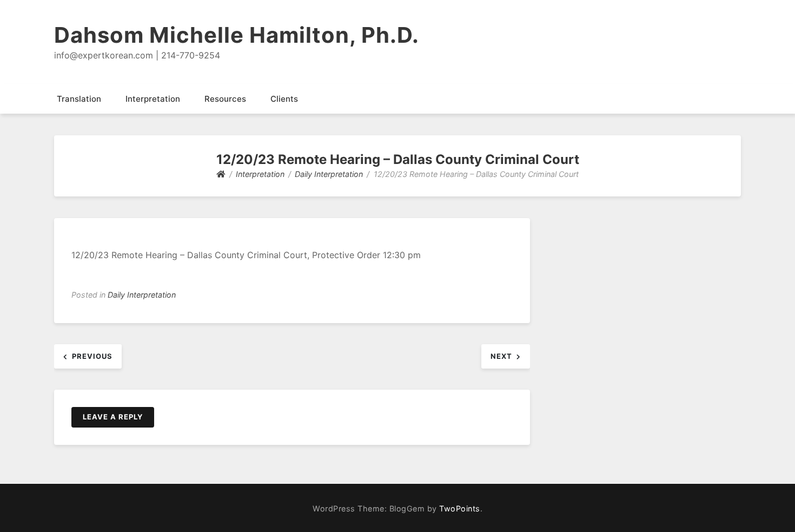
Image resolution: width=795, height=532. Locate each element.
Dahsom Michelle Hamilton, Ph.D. (236, 35)
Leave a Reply (113, 416)
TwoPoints (459, 508)
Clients (284, 99)
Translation (79, 99)
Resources (225, 99)
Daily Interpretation (142, 294)
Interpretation (152, 99)
